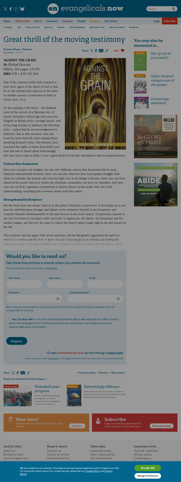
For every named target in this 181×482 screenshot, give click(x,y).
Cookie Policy (92, 470)
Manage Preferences (147, 475)
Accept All (148, 468)
